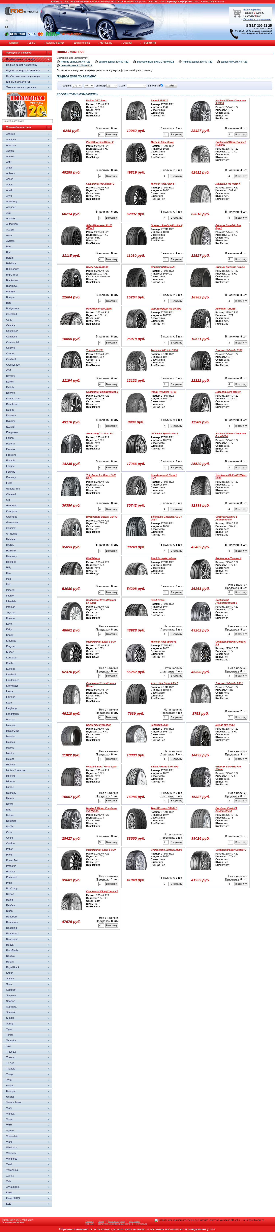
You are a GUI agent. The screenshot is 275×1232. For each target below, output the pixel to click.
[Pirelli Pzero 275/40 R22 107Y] (136, 623)
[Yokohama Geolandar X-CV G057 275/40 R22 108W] (136, 539)
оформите (186, 1)
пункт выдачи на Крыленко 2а (256, 33)
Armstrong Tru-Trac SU (99, 433)
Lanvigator (12, 685)
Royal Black (12, 967)
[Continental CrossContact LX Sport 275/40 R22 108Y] (71, 623)
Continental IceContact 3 (100, 183)
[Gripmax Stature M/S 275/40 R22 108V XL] (136, 290)
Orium (9, 837)
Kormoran (11, 657)
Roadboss (12, 916)
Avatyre (10, 229)
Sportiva (10, 1001)
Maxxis (10, 747)
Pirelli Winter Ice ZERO (99, 308)
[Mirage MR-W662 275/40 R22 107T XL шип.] (200, 748)
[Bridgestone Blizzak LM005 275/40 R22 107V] (136, 872)
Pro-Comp (12, 888)
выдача (256, 31)
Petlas (9, 849)
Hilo (8, 573)
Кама (9, 1192)
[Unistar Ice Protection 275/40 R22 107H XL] (71, 748)
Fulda (9, 483)
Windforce (11, 1158)
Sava (9, 984)
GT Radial (11, 533)
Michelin (11, 764)
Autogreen (12, 224)
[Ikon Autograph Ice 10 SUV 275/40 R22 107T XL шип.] (136, 331)
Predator (11, 866)
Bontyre (10, 297)
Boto (8, 302)
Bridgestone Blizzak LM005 (166, 849)
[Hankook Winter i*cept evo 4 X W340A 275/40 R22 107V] (200, 456)
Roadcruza (12, 922)
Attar (8, 212)
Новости (89, 1224)
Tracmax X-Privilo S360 (228, 350)
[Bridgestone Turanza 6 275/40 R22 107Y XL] (200, 581)
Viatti (9, 1108)
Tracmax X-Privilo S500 (164, 350)
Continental (12, 342)
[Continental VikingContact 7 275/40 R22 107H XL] (71, 914)
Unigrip (10, 1085)
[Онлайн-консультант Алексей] (6, 35)
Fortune (10, 466)
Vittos (9, 1125)
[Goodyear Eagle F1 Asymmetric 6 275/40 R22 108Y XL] (200, 539)
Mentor (10, 753)
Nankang (11, 792)
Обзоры (127, 42)
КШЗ (8, 1203)
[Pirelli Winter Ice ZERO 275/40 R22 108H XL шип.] (71, 331)
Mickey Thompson (16, 770)
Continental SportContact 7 (230, 849)
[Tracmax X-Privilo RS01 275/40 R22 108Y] (200, 706)
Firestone (11, 455)
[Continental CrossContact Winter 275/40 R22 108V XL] (71, 706)
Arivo (9, 195)
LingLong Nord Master (228, 392)
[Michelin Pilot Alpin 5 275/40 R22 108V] (136, 206)
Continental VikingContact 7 (102, 891)
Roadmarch (12, 933)
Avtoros (10, 241)
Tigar (9, 1029)
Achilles (10, 134)
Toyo (8, 1046)
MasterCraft (12, 730)
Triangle (10, 1068)
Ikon (8, 578)
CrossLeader (13, 364)
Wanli (9, 1141)
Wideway (11, 1153)
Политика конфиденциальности (114, 1224)
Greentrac (11, 516)
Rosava (10, 956)
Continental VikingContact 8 (102, 392)
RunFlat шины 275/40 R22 (197, 61)
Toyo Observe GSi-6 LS (164, 808)
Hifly (8, 567)
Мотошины (106, 42)
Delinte (10, 387)
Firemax (10, 449)
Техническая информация (21, 87)
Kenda (9, 635)
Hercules (11, 561)
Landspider (12, 680)
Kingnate (11, 640)
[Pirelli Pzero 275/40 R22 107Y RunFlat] (71, 581)
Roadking (11, 928)
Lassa (9, 691)
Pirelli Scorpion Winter (163, 558)
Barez (9, 246)
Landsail (11, 674)
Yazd (9, 1164)
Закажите (56, 1)
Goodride (11, 505)
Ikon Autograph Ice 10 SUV (166, 308)
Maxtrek (10, 742)
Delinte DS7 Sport (96, 100)
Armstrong (12, 201)
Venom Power (14, 1102)
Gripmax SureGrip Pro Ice (230, 267)
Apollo (9, 190)
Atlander (11, 207)
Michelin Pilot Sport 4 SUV (101, 641)
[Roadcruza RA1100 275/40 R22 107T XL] (71, 290)
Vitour (9, 1119)
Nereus (10, 798)
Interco (10, 595)
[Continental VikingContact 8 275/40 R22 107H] (71, 414)
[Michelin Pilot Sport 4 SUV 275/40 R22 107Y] (71, 872)
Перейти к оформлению (257, 19)
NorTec (10, 826)
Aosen (9, 179)
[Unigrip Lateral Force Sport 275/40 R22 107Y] (71, 789)
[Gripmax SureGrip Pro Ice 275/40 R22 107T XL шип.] (200, 290)
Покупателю (149, 42)
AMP (8, 162)
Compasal (12, 336)
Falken (10, 438)
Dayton (10, 381)
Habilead (11, 539)
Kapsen (10, 618)
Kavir (9, 623)
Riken (9, 911)
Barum (9, 257)
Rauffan (10, 905)
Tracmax (11, 1051)
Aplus (9, 184)
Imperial (10, 590)
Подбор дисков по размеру (21, 65)
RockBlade (12, 950)
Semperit (11, 989)
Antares (10, 173)
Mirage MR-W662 (225, 725)
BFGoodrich (12, 269)
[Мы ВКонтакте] (18, 35)
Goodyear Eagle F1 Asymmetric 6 (226, 518)
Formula (10, 460)
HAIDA (10, 545)
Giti (8, 500)
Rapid (9, 899)
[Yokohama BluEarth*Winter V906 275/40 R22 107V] (200, 498)
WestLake (11, 1147)
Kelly (9, 629)
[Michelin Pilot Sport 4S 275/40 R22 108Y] (136, 664)
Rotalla (10, 961)
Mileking (11, 775)
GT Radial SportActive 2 (164, 433)
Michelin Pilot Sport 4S (163, 641)
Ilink (8, 584)
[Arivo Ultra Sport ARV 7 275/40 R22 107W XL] (136, 706)
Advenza (11, 145)
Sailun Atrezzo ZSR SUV (164, 766)
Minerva (10, 781)
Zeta (8, 1181)
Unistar (10, 1096)
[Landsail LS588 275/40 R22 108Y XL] (136, 748)
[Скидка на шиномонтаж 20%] (27, 115)
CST (8, 370)
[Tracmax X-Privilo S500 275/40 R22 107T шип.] (136, 373)
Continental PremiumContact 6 (226, 601)
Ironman (10, 607)
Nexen (9, 804)
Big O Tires (12, 274)
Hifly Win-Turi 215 (225, 308)
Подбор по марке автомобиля (23, 70)
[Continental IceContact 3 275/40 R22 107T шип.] (71, 206)
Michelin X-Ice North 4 (227, 183)
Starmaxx (11, 1006)
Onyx (9, 832)
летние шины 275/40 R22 (75, 61)
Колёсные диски (54, 42)
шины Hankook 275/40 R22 (76, 65)
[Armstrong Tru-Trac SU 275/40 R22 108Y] (71, 456)
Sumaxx (10, 1012)
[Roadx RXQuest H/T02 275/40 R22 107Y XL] (136, 414)
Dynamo (11, 421)
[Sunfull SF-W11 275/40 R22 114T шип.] (136, 123)
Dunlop (10, 409)
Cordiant (11, 359)
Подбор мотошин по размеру (23, 76)
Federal (10, 443)
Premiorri (11, 871)
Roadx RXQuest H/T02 (163, 392)
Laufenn (10, 697)
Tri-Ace (10, 1063)
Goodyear (11, 511)
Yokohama (12, 1170)
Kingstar (10, 646)
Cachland (11, 314)
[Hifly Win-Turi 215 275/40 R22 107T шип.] (200, 331)
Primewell (11, 877)
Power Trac (12, 860)
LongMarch (12, 714)
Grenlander (12, 522)
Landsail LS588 (159, 725)
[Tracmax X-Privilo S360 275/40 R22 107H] (200, 373)
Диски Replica (82, 42)
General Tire (13, 488)
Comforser (12, 331)
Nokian (10, 815)
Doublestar (12, 404)
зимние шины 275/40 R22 (113, 61)
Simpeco (11, 995)
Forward (10, 471)
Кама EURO (13, 1198)
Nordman (11, 821)
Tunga (9, 1074)
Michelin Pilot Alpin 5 (162, 183)
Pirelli (9, 854)
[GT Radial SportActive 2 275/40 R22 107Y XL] (136, 456)
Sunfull (10, 1018)
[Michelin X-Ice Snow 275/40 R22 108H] (136, 165)
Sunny (9, 1023)
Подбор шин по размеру (20, 59)
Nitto (8, 809)
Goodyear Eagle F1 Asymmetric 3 (226, 809)
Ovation (10, 843)
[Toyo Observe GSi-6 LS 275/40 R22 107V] (136, 831)
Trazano (10, 1057)
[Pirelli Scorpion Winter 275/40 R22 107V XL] (136, 581)
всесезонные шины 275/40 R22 (155, 61)
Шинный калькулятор (18, 81)
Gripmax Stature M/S (163, 267)
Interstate (11, 601)
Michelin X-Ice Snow (162, 142)
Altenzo (10, 156)
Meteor (10, 759)
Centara (10, 325)
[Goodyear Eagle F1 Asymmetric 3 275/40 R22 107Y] (200, 831)
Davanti (10, 376)
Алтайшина (13, 1187)
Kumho (10, 663)
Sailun (9, 973)
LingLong (11, 708)
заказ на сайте (134, 1229)
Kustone (10, 668)
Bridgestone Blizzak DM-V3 (101, 516)
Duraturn (11, 415)
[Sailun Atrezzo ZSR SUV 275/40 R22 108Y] (136, 789)
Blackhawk (12, 286)
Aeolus (10, 150)
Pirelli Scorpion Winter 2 (100, 142)
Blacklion (11, 291)
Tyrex (9, 1080)
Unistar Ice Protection (98, 725)
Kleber (9, 652)
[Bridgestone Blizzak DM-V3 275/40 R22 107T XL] (71, 539)
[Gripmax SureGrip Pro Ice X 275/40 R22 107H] (136, 248)
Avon (9, 235)
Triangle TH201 (94, 350)
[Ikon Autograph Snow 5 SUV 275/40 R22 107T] (136, 498)
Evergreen (12, 432)
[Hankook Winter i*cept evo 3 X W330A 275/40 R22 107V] (71, 831)
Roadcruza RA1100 (97, 267)
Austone (10, 218)
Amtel (9, 167)
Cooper (10, 353)
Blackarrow (12, 280)
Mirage (10, 787)
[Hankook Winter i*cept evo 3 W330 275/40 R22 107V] (200, 123)
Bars (8, 252)
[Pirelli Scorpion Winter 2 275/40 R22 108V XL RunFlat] (71, 165)
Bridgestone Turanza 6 (228, 558)
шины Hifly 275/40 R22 (234, 61)
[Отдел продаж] (6, 27)
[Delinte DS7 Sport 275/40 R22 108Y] (71, 123)
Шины (32, 42)
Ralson (10, 894)
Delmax (10, 393)
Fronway (11, 477)
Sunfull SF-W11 (159, 100)
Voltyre (10, 1130)
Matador (10, 736)
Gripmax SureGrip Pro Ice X (166, 225)
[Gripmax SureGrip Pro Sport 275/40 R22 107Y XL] (200, 248)
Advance (11, 139)
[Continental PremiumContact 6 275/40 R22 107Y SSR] (200, 623)
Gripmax (11, 528)
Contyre (10, 348)
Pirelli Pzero (93, 558)
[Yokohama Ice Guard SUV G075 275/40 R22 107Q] (71, 498)
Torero (9, 1035)
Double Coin (13, 398)
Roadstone (12, 939)
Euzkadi (10, 426)
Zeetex (10, 1175)
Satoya (10, 978)
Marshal (10, 719)
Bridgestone (13, 308)
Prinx (9, 882)
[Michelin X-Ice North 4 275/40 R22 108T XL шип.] (200, 206)
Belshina (11, 263)
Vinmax (10, 1113)
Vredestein (12, 1136)
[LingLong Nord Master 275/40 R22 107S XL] (200, 414)
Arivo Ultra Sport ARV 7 (164, 683)
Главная (14, 42)
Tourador (11, 1040)
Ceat (8, 319)
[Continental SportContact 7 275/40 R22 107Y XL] (200, 872)
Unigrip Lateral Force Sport (101, 766)
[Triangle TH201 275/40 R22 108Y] (71, 373)
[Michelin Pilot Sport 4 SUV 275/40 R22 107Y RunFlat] (71, 664)
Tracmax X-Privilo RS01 (229, 683)
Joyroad (10, 612)
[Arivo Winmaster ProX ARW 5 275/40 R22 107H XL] (71, 248)
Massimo (11, 725)
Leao (9, 702)
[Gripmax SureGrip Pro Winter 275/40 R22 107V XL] (200, 789)
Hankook (11, 550)
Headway (11, 556)
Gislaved (11, 494)
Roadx (9, 944)
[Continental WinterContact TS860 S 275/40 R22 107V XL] (200, 165)
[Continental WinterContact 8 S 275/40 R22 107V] (200, 664)
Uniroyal (11, 1091)
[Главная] (6, 21)
